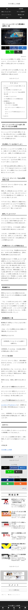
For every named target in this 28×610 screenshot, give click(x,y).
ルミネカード (4, 405)
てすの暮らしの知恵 (6, 449)
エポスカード (13, 405)
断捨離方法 (6, 101)
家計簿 (21, 456)
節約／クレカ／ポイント (8, 456)
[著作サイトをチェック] (7, 479)
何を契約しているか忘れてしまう (14, 89)
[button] (18, 52)
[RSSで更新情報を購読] (20, 483)
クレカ (16, 456)
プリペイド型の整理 (13, 105)
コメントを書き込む (14, 590)
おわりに (6, 116)
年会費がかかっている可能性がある (14, 98)
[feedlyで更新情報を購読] (7, 483)
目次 (12, 83)
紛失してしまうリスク (11, 96)
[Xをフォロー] (20, 479)
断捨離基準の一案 (10, 103)
